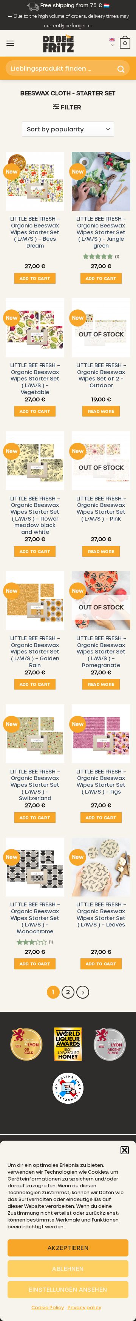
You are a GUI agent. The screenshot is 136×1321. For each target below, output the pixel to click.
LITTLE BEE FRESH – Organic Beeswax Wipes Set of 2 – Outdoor (101, 375)
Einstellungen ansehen (68, 1289)
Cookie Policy (47, 1307)
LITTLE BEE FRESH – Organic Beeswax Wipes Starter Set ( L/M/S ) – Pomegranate (101, 651)
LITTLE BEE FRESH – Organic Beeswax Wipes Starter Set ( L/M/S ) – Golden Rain (35, 651)
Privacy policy (84, 1307)
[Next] (82, 992)
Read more (101, 411)
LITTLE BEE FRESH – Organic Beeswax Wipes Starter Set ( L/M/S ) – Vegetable (35, 378)
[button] (124, 1150)
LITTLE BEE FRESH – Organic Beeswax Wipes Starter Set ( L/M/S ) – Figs (101, 781)
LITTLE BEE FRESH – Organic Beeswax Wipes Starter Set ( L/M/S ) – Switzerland (35, 785)
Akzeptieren (68, 1247)
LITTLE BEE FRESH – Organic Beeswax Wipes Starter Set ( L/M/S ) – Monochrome (35, 917)
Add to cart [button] (35, 278)
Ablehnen (68, 1268)
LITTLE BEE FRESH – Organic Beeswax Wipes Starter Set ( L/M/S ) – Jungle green (101, 232)
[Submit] (121, 68)
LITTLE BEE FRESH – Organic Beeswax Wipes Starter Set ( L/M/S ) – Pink (101, 508)
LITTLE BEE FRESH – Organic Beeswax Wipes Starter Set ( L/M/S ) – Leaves (101, 914)
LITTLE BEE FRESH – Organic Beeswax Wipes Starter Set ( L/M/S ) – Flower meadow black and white (35, 515)
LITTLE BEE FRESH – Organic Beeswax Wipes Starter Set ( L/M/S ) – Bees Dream (35, 232)
